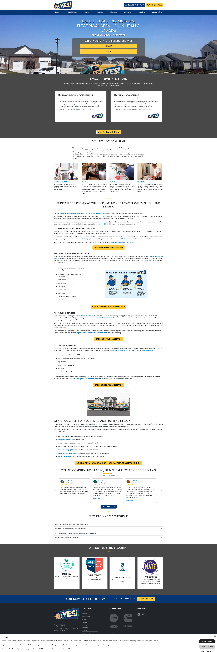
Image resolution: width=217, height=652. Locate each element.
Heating (84, 619)
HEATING (85, 182)
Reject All (207, 647)
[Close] (215, 636)
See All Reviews (109, 506)
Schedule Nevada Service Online (124, 463)
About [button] (56, 12)
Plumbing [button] (113, 12)
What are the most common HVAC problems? (70, 529)
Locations (84, 630)
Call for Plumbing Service (108, 339)
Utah (82, 316)
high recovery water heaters (86, 333)
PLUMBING (113, 182)
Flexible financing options (66, 450)
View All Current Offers (108, 132)
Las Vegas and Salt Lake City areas (122, 242)
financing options (87, 239)
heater (62, 213)
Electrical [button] (100, 12)
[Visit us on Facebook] (138, 615)
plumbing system (93, 213)
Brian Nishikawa (70, 481)
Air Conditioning (86, 616)
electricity (81, 213)
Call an (108, 247)
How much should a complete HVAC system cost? (72, 524)
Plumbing (84, 625)
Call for (108, 306)
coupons (73, 453)
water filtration (102, 333)
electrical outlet (147, 350)
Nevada (88, 316)
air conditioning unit (71, 213)
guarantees (105, 239)
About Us (84, 614)
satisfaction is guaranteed (107, 318)
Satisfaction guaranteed (66, 457)
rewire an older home (125, 350)
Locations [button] (142, 12)
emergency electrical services (86, 379)
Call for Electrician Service (108, 385)
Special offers (62, 453)
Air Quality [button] (127, 12)
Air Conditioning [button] (71, 12)
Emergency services (64, 440)
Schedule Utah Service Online (91, 463)
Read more (96, 498)
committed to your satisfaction (127, 239)
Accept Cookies (207, 641)
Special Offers (86, 633)
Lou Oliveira (134, 481)
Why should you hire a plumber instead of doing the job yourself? (76, 533)
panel (116, 350)
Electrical (84, 622)
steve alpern (101, 481)
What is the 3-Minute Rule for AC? (66, 538)
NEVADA (108, 46)
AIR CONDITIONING (61, 182)
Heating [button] (86, 12)
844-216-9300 (155, 5)
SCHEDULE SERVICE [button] (133, 5)
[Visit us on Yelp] (143, 615)
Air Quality (85, 628)
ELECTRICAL (141, 182)
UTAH (108, 51)
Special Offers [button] (157, 12)
